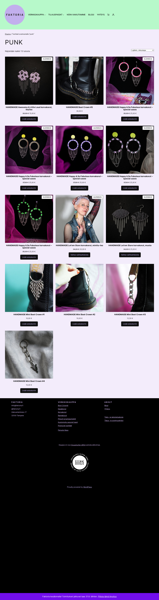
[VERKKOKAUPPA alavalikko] (45, 14)
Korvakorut (62, 412)
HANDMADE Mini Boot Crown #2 (79, 314)
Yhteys (107, 409)
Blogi (106, 405)
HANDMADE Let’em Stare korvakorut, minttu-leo (79, 245)
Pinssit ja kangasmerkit (67, 419)
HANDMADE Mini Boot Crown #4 (29, 381)
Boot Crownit (63, 405)
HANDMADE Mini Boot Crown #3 (130, 314)
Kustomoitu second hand (68, 422)
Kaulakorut (62, 409)
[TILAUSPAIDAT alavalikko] (63, 14)
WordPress (87, 487)
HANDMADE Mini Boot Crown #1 (29, 314)
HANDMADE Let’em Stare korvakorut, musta (129, 245)
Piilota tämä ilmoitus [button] (107, 596)
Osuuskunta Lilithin (78, 445)
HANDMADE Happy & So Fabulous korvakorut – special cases (130, 108)
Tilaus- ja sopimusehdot (113, 420)
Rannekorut (62, 415)
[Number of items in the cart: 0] (108, 14)
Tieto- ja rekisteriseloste (113, 417)
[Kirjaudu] (113, 14)
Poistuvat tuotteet (65, 426)
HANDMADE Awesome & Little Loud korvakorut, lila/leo (29, 108)
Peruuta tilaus (63, 430)
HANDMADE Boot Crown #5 (79, 107)
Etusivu (8, 34)
